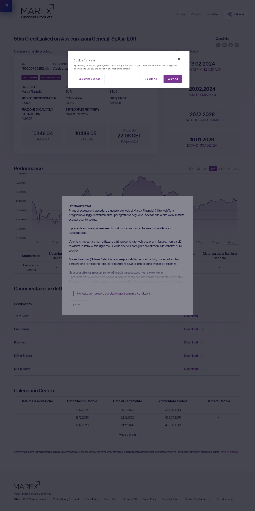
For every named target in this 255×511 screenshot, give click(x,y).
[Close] (179, 59)
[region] (128, 69)
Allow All (173, 79)
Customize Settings (89, 79)
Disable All (151, 79)
